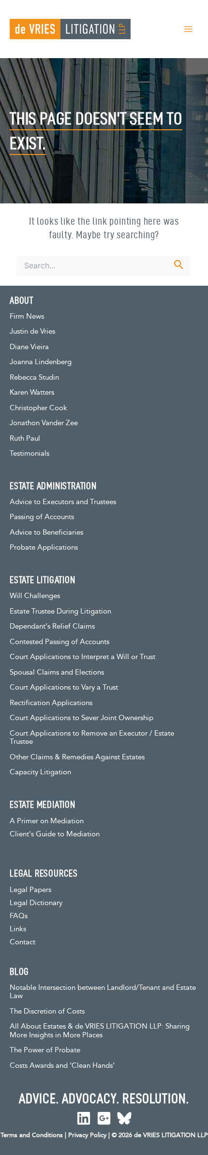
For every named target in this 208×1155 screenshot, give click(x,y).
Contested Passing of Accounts (59, 641)
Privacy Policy (87, 1135)
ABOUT (21, 300)
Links (18, 929)
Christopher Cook (38, 408)
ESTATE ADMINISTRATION (53, 485)
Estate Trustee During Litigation (60, 611)
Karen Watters (32, 392)
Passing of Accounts (42, 517)
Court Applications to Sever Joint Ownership (81, 718)
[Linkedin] (83, 1118)
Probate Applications (44, 547)
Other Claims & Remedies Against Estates (77, 757)
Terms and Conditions (31, 1135)
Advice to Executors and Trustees (63, 502)
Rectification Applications (51, 702)
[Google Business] (104, 1118)
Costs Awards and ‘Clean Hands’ (62, 1065)
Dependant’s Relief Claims (52, 626)
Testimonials (29, 453)
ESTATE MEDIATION (42, 804)
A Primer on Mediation (47, 821)
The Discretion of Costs (47, 1011)
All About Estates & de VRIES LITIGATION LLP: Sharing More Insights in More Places (100, 1031)
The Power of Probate (45, 1050)
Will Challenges (35, 595)
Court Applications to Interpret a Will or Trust (82, 656)
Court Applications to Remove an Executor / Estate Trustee (92, 738)
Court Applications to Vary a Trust (64, 687)
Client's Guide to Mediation (55, 834)
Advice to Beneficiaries (46, 532)
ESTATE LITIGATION (42, 579)
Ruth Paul (25, 438)
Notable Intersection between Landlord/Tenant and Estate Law (103, 992)
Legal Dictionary (36, 903)
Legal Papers (30, 889)
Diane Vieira (29, 347)
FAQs (19, 916)
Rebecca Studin (34, 377)
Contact (22, 942)
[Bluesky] (124, 1118)
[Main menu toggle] (188, 29)
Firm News (27, 316)
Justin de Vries (32, 331)
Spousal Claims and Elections (57, 672)
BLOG (19, 971)
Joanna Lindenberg (41, 362)
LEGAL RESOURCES (44, 873)
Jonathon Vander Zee (44, 423)
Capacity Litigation (40, 772)
